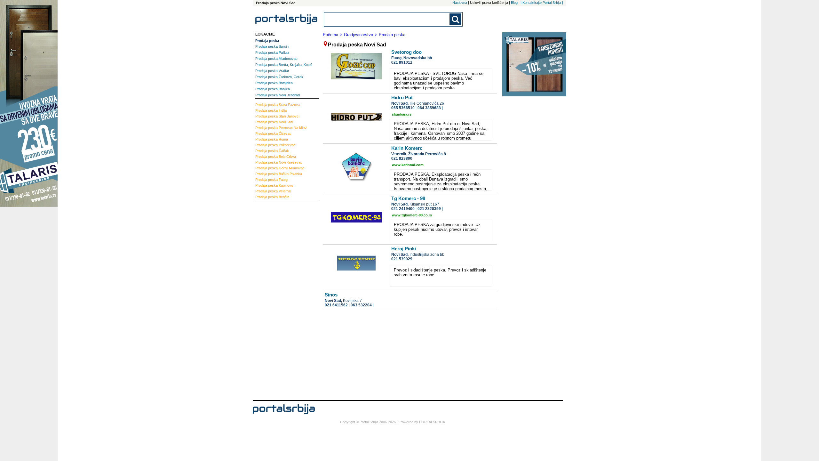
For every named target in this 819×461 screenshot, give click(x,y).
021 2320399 (429, 208)
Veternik (273, 191)
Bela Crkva (275, 156)
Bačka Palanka (278, 174)
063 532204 (361, 305)
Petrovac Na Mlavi (281, 128)
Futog (271, 180)
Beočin (272, 197)
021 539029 (401, 259)
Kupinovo (274, 185)
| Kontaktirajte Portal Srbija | (542, 2)
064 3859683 (429, 108)
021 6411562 (336, 305)
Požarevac (275, 145)
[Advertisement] (280, 299)
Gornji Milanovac (280, 168)
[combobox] (387, 19)
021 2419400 (403, 208)
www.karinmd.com (408, 165)
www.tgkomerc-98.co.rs (412, 215)
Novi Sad (274, 122)
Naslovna (459, 2)
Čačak (272, 151)
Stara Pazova (277, 105)
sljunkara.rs (401, 114)
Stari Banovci (277, 116)
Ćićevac (273, 133)
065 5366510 (403, 108)
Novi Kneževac (278, 162)
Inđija (271, 110)
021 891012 (401, 62)
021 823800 (401, 158)
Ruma (271, 139)
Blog (514, 2)
